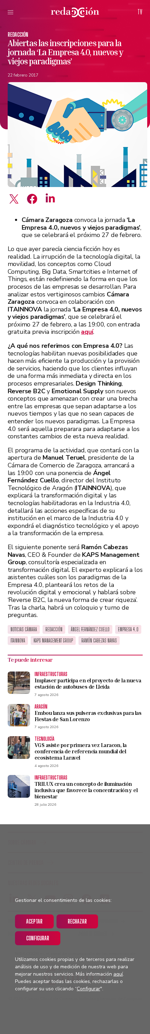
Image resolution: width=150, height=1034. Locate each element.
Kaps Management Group (53, 641)
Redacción (18, 34)
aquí (118, 974)
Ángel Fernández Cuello (90, 629)
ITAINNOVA (17, 641)
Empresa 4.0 (128, 629)
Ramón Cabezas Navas (99, 641)
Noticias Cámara (23, 629)
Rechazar (77, 921)
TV (139, 12)
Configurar (37, 938)
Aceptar (34, 921)
